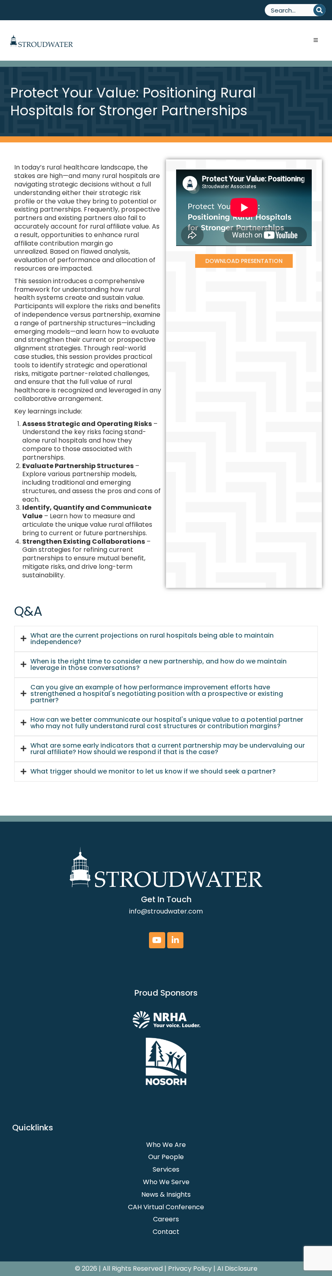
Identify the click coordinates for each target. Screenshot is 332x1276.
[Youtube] (157, 940)
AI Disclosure (237, 1268)
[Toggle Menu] (315, 40)
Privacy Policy (190, 1268)
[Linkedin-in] (175, 940)
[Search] (319, 10)
